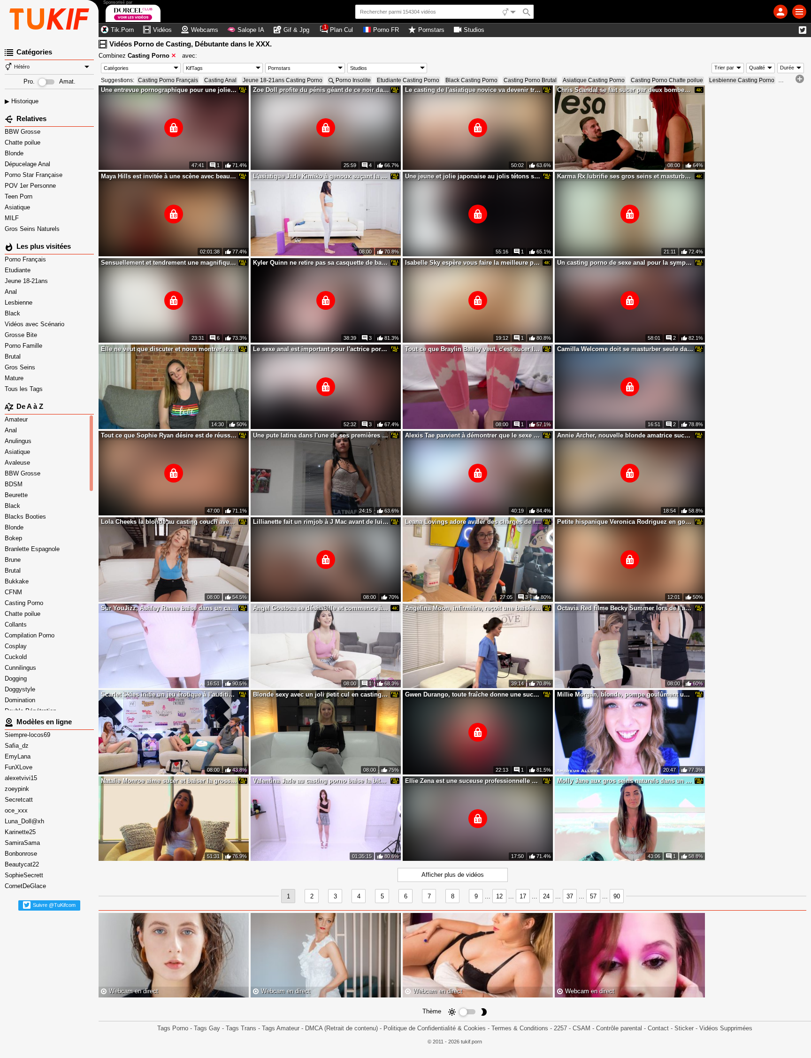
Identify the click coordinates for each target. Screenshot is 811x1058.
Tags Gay (207, 1028)
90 (616, 896)
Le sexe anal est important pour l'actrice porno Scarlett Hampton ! (321, 349)
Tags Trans (241, 1028)
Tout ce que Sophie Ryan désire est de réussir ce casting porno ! (169, 435)
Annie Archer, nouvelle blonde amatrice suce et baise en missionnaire (625, 435)
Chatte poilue (23, 142)
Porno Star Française (34, 174)
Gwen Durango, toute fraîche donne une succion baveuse (473, 694)
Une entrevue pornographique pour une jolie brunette (169, 89)
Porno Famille (24, 345)
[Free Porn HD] (49, 19)
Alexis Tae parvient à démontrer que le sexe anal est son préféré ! (473, 435)
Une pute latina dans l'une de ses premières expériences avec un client (321, 435)
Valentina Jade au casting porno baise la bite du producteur (321, 780)
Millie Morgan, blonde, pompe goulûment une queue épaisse (625, 694)
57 (593, 896)
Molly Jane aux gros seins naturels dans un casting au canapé (625, 780)
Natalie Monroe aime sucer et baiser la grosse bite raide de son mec (169, 780)
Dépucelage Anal (28, 164)
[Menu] (799, 12)
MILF (13, 218)
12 (499, 896)
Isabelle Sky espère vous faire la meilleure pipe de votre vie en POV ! (473, 262)
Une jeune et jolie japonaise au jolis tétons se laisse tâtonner (473, 176)
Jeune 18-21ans (27, 280)
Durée (787, 67)
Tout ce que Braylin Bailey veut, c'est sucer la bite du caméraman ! (473, 349)
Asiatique (18, 207)
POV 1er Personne (31, 185)
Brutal (14, 356)
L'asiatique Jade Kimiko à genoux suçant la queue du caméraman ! (321, 176)
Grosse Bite (22, 334)
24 (546, 896)
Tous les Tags (25, 388)
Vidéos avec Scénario (35, 324)
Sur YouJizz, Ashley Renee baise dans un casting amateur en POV (169, 608)
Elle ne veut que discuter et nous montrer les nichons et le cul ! (169, 349)
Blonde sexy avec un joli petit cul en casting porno (321, 694)
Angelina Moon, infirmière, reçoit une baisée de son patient (473, 608)
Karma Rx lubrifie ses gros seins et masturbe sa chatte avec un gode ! (625, 176)
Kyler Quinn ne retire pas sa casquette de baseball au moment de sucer (321, 262)
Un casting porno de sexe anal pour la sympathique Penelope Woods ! (625, 262)
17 (523, 896)
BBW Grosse (23, 131)
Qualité (757, 67)
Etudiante (18, 270)
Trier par (724, 67)
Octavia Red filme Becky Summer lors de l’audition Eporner (625, 608)
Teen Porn (19, 196)
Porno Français (26, 259)
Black (13, 313)
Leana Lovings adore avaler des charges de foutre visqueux (473, 521)
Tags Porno (172, 1028)
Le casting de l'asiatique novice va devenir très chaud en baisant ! (473, 89)
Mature (15, 378)
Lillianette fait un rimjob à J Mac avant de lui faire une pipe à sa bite (321, 521)
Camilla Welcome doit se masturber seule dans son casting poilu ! (625, 349)
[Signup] (780, 12)
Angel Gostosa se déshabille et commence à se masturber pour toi (321, 608)
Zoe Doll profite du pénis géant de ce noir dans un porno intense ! (321, 89)
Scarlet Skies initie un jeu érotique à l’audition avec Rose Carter (169, 694)
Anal (12, 291)
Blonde (15, 153)
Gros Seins (21, 367)
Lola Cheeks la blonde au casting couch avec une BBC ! (169, 521)
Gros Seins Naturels (33, 228)
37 (569, 896)
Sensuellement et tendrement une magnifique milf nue (169, 262)
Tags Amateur (280, 1028)
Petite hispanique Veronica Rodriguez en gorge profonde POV (625, 521)
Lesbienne (19, 302)
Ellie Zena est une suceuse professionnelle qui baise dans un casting (473, 780)
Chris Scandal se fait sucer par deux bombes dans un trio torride (625, 89)
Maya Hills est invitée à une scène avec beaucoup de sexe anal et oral (169, 176)
